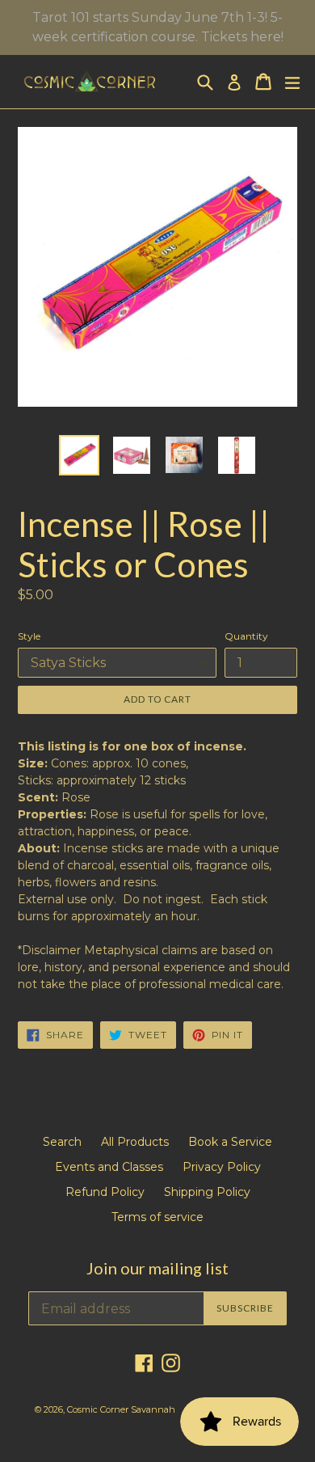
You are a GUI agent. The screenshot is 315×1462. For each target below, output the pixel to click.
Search (62, 1142)
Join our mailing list (157, 1268)
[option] (78, 455)
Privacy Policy (222, 1167)
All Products (135, 1142)
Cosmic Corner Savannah (121, 1409)
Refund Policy (105, 1192)
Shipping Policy (207, 1192)
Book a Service (230, 1142)
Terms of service (157, 1217)
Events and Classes (109, 1167)
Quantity (246, 636)
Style (29, 636)
